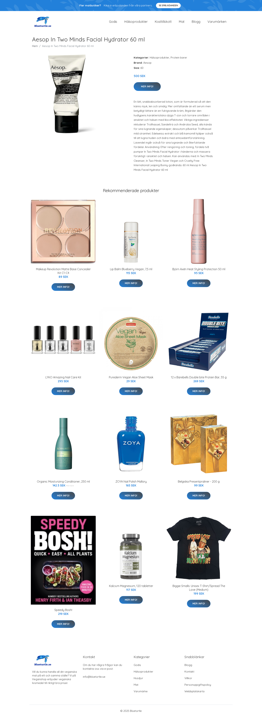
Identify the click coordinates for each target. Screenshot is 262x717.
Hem (35, 46)
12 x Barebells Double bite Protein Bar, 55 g (199, 377)
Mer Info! (147, 86)
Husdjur (138, 678)
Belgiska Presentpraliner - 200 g (199, 481)
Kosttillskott (163, 22)
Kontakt (189, 671)
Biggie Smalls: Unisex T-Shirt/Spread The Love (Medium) (199, 587)
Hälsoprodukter (136, 22)
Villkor (188, 678)
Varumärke (141, 691)
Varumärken (216, 22)
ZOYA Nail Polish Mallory (131, 481)
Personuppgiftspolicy (197, 684)
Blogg (196, 22)
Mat (181, 22)
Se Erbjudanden (168, 5)
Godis (113, 22)
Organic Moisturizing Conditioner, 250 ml (63, 481)
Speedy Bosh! (63, 610)
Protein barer (179, 57)
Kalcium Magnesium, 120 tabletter (131, 586)
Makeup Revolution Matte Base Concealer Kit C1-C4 (63, 271)
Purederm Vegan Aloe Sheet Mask (131, 377)
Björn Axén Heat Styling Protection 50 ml (198, 269)
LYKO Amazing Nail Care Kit (63, 377)
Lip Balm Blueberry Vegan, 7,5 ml (131, 269)
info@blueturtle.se (94, 676)
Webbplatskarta (194, 691)
